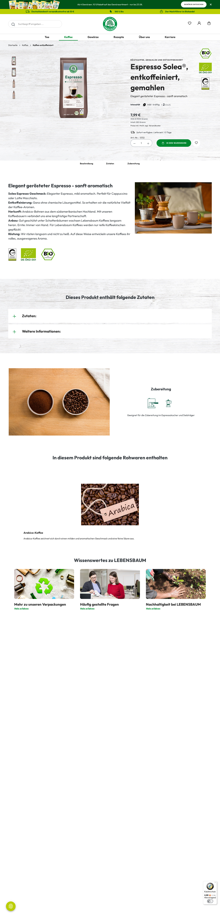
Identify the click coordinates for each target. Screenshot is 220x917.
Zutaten (110, 163)
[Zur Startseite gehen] (110, 23)
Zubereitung (134, 163)
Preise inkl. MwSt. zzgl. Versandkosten (146, 125)
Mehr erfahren (21, 608)
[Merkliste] (189, 22)
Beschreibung (86, 163)
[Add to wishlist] (196, 143)
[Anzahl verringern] (134, 143)
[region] (66, 88)
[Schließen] (211, 4)
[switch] (210, 901)
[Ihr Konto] (199, 22)
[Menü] (215, 883)
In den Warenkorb (176, 143)
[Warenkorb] (209, 24)
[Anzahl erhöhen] (148, 143)
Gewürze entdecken (193, 4)
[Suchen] (13, 24)
